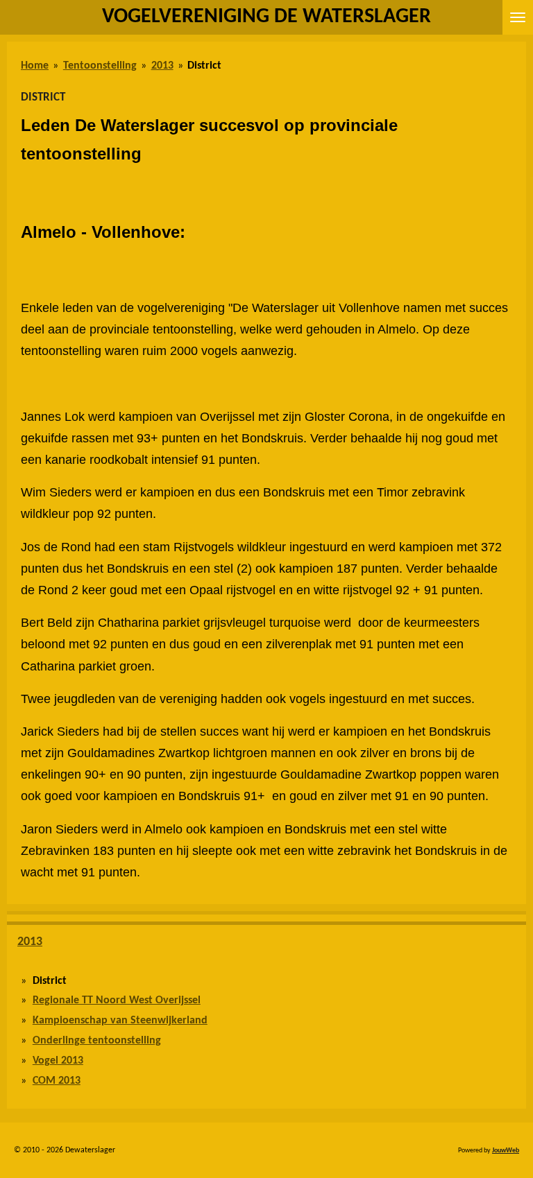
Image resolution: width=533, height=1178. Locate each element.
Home (35, 65)
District (204, 65)
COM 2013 (57, 1080)
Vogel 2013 (58, 1060)
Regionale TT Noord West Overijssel (117, 1000)
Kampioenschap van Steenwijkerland (120, 1020)
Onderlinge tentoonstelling (97, 1040)
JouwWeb (505, 1150)
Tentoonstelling (100, 65)
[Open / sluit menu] (517, 17)
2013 (162, 65)
